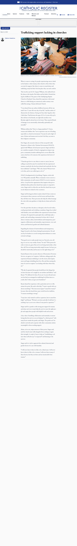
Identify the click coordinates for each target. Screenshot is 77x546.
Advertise (53, 13)
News (8, 13)
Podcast (46, 13)
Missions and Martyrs (35, 14)
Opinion (15, 13)
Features (21, 13)
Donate (63, 14)
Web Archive (5, 28)
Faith (28, 13)
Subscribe (72, 14)
